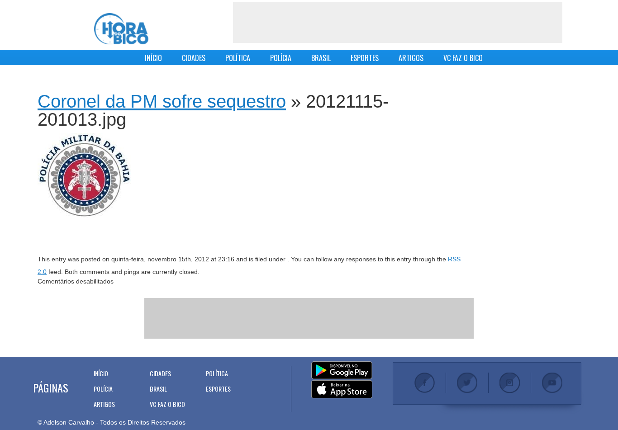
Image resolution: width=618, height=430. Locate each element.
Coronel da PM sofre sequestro (162, 101)
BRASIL (321, 57)
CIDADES (193, 57)
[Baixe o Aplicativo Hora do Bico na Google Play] (341, 370)
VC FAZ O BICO (463, 57)
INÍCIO (153, 57)
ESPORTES (365, 57)
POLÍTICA (237, 57)
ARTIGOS (411, 57)
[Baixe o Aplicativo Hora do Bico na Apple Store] (341, 389)
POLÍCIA (280, 57)
